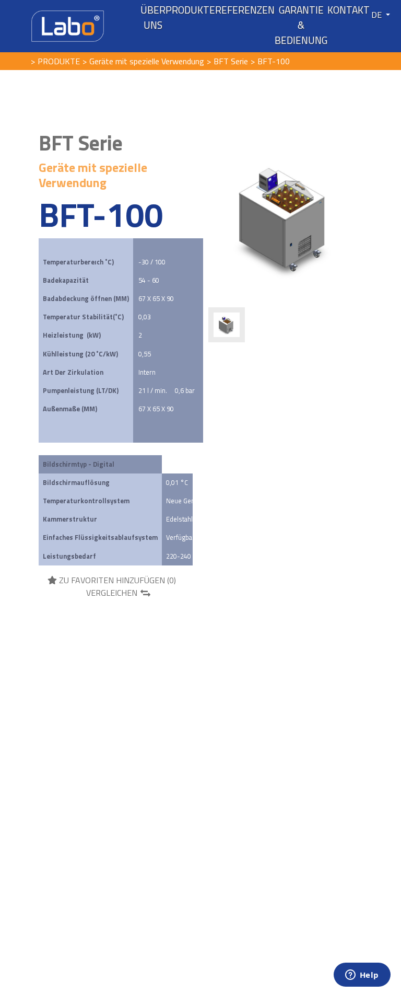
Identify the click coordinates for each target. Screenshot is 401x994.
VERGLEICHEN (111, 592)
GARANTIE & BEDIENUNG (301, 25)
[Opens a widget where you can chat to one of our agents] (362, 976)
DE (377, 14)
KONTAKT (348, 10)
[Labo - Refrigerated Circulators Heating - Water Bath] (67, 25)
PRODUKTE (190, 10)
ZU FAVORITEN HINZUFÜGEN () (116, 580)
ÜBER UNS (153, 17)
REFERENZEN (245, 10)
